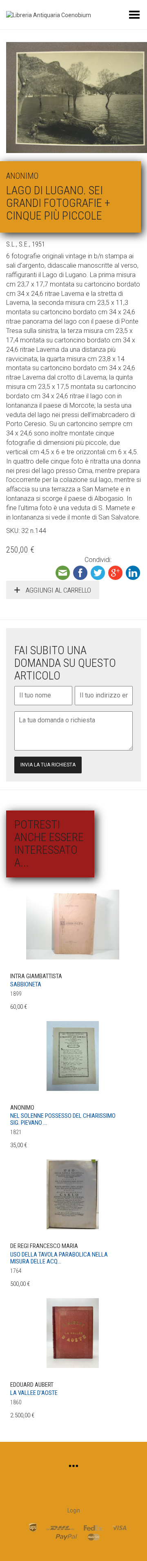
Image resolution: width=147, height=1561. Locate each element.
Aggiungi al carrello (57, 590)
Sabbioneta (25, 984)
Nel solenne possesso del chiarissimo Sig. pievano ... (63, 1119)
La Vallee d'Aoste (34, 1393)
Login (73, 1510)
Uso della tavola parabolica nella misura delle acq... (59, 1258)
